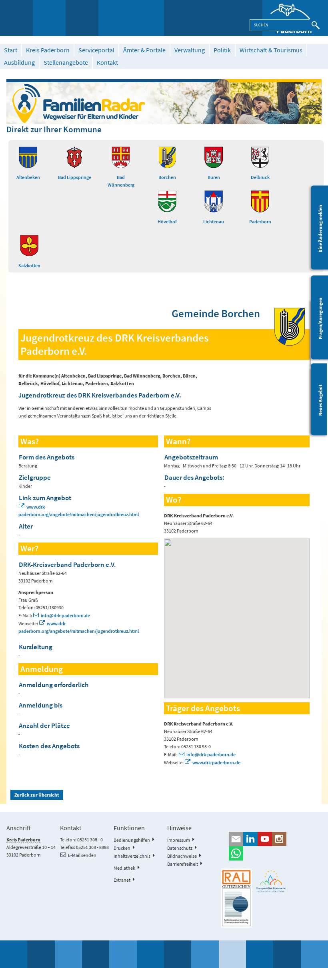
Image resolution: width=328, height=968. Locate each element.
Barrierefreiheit (182, 864)
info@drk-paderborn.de (65, 615)
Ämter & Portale (144, 50)
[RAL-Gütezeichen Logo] (236, 898)
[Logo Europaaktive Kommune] (271, 881)
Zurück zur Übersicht (36, 795)
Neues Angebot (320, 400)
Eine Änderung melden (320, 228)
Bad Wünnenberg (121, 181)
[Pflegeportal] (163, 101)
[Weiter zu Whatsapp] (271, 853)
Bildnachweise (182, 856)
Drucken (122, 848)
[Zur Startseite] (295, 18)
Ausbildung (19, 62)
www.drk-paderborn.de (216, 762)
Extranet (122, 880)
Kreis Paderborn (48, 50)
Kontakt (107, 62)
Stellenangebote (66, 62)
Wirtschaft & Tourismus (271, 50)
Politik (222, 50)
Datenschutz (179, 848)
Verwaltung (189, 50)
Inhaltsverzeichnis (132, 856)
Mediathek (124, 868)
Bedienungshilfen (132, 840)
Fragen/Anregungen (320, 318)
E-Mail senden (82, 855)
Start (10, 50)
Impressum (178, 840)
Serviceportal (96, 50)
